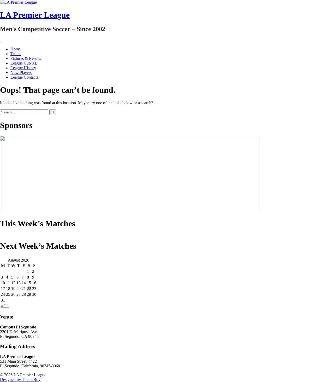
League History (23, 68)
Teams (15, 53)
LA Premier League (35, 15)
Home (15, 49)
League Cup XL (24, 63)
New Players (21, 72)
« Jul (5, 306)
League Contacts (24, 77)
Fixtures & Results (25, 58)
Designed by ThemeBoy (20, 379)
